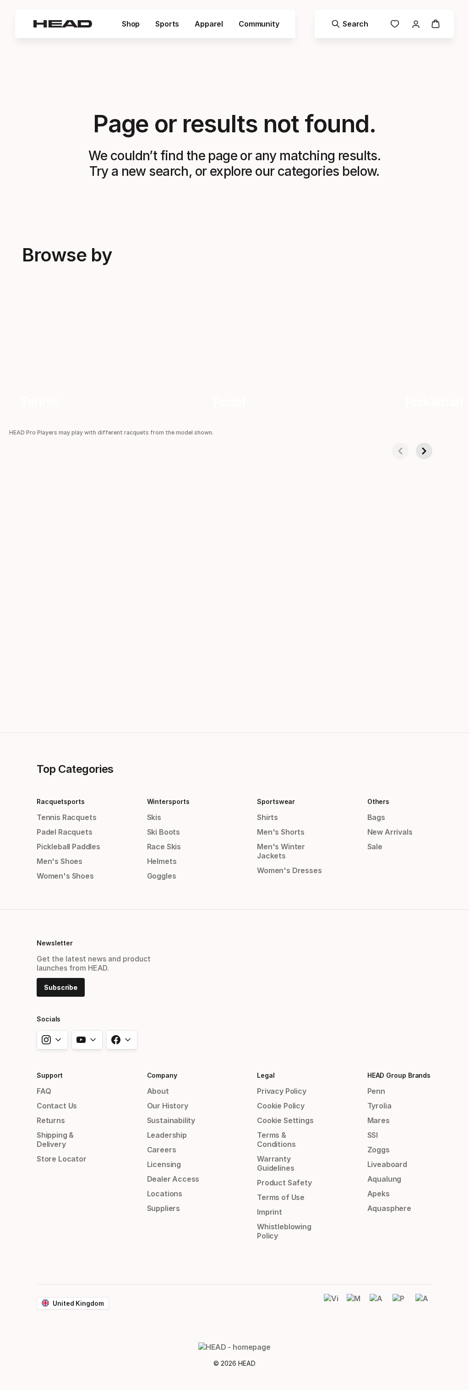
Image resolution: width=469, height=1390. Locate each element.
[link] (394, 23)
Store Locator (62, 1158)
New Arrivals (390, 831)
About (158, 1091)
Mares (378, 1120)
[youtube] (87, 1039)
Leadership (167, 1135)
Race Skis (164, 846)
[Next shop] (424, 451)
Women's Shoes (65, 875)
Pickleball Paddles (68, 846)
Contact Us (57, 1105)
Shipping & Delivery (55, 1139)
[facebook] (121, 1039)
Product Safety (284, 1182)
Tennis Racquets (66, 817)
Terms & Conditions (276, 1139)
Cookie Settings (285, 1120)
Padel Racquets (65, 831)
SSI (372, 1135)
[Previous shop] (400, 451)
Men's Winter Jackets (281, 851)
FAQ (44, 1091)
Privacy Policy (281, 1091)
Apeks (378, 1193)
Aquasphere (389, 1208)
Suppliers (163, 1208)
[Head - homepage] (62, 23)
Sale (374, 846)
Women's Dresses (289, 870)
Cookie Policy (281, 1105)
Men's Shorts (281, 831)
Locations (164, 1193)
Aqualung (384, 1179)
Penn (376, 1091)
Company (162, 1075)
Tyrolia (379, 1105)
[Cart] (435, 23)
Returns (51, 1120)
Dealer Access (173, 1179)
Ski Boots (163, 831)
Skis (154, 817)
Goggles (161, 875)
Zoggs (378, 1149)
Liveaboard (387, 1164)
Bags (376, 817)
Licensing (164, 1164)
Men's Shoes (59, 861)
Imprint (269, 1211)
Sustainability (171, 1120)
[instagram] (52, 1039)
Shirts (267, 817)
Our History (167, 1105)
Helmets (162, 861)
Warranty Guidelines (275, 1163)
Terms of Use (281, 1197)
